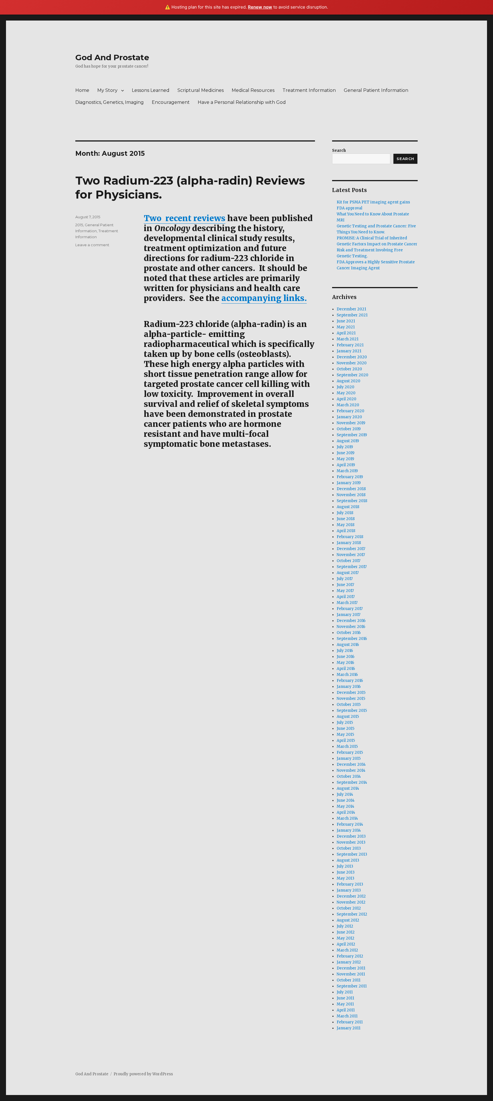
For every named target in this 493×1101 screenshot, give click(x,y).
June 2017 (345, 584)
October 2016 (349, 632)
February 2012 (350, 956)
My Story (107, 90)
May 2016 (345, 662)
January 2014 (349, 830)
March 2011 (347, 1016)
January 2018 (349, 542)
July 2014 (345, 794)
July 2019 (345, 447)
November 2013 (351, 842)
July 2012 (345, 926)
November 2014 (351, 770)
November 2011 (351, 974)
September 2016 (352, 638)
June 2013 (346, 872)
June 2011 (345, 998)
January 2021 (349, 351)
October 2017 (348, 560)
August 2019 (348, 441)
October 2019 (349, 429)
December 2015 (351, 692)
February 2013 (350, 884)
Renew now (260, 7)
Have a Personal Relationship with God (242, 102)
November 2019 (351, 423)
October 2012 (349, 908)
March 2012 (347, 950)
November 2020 (352, 363)
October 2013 (349, 848)
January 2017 (348, 614)
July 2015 (345, 722)
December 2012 (351, 896)
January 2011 (348, 1028)
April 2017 (346, 596)
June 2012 (346, 932)
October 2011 (348, 980)
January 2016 (349, 686)
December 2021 (351, 309)
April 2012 (346, 944)
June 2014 (346, 800)
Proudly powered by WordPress (143, 1074)
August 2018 (348, 506)
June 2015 (345, 728)
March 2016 (347, 674)
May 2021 (346, 327)
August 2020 (348, 381)
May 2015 (345, 734)
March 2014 (347, 818)
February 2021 (350, 345)
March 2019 (347, 470)
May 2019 (345, 458)
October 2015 (349, 704)
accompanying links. (264, 298)
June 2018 (346, 518)
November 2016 (351, 626)
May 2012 (345, 938)
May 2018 (345, 524)
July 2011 (345, 992)
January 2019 (349, 482)
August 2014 (348, 788)
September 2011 (352, 986)
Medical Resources (253, 90)
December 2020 (352, 357)
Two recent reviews (184, 218)
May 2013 (345, 878)
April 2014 (346, 812)
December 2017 (351, 548)
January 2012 (349, 962)
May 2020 (346, 393)
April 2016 (346, 668)
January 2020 (349, 417)
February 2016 (350, 680)
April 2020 (346, 399)
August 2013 (348, 860)
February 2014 (350, 824)
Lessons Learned (150, 90)
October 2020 (349, 369)
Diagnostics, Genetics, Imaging (109, 102)
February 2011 (350, 1022)
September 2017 (352, 566)
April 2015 (346, 740)
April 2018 (346, 530)
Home (82, 90)
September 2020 (352, 375)
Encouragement (171, 102)
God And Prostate (112, 57)
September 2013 (352, 854)
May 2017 (345, 590)
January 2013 (349, 890)
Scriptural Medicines (200, 90)
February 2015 (350, 752)
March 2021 (347, 339)
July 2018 (345, 512)
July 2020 (345, 387)
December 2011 (351, 968)
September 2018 (352, 500)
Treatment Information (309, 90)
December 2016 (351, 620)
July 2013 (345, 866)
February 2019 (350, 476)
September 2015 (352, 710)
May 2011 (345, 1004)
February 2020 (350, 411)
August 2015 (348, 716)
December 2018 (351, 488)
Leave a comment (92, 245)
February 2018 (350, 536)
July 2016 (345, 650)
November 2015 (351, 698)
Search (339, 150)
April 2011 (346, 1010)
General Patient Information (376, 90)
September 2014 (352, 782)
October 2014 (349, 776)
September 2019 (352, 435)
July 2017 (345, 578)
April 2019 (346, 464)
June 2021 (346, 321)
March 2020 (348, 405)
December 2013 (351, 836)
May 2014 (345, 806)
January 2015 (349, 758)
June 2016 (345, 656)
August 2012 (348, 920)
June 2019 (345, 452)
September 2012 (352, 914)
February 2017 (350, 608)
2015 (79, 225)
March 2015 (347, 746)
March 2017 (347, 602)
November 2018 (351, 494)
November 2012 (351, 902)
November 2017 (351, 554)
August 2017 (348, 572)
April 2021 (346, 333)
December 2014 (351, 764)
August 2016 (348, 644)
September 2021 (352, 315)
